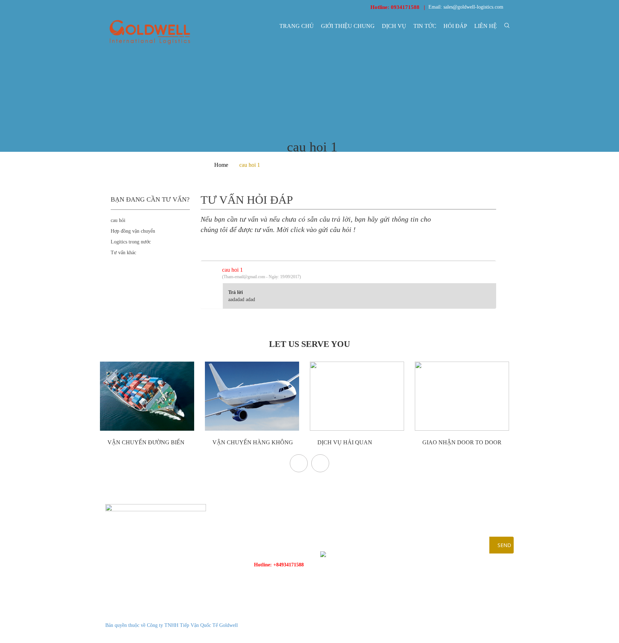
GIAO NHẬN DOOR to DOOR (461, 442)
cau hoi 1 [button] (261, 273)
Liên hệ (485, 26)
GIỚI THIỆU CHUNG (348, 26)
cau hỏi (118, 220)
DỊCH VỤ (394, 26)
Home (221, 165)
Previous (299, 463)
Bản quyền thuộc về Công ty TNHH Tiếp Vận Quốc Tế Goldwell (171, 625)
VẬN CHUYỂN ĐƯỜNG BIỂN (145, 442)
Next (320, 463)
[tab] (348, 272)
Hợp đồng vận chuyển (133, 231)
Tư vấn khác (123, 252)
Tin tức (424, 26)
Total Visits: (473, 634)
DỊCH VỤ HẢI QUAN (344, 442)
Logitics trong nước (131, 242)
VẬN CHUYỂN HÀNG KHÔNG (252, 442)
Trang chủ (296, 26)
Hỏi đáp (455, 26)
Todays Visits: (475, 625)
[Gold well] (149, 32)
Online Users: (474, 616)
